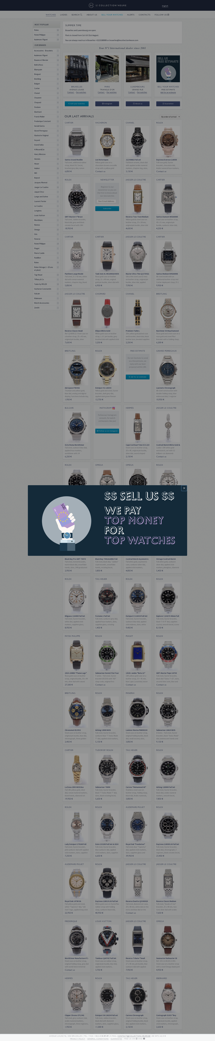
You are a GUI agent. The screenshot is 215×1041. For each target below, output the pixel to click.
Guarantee (116, 1039)
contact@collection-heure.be (134, 1036)
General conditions (98, 1039)
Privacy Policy (77, 1039)
